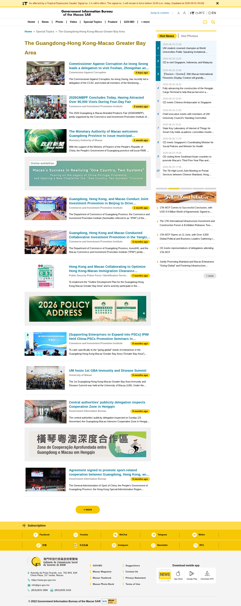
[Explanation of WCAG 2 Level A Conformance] (109, 601)
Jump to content (159, 12)
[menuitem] (45, 22)
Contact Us (132, 571)
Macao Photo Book (103, 584)
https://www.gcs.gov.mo (43, 580)
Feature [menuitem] (112, 21)
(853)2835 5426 (62, 590)
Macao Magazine (102, 571)
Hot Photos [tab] (189, 36)
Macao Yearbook (102, 578)
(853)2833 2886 (39, 590)
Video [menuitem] (73, 21)
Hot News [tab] (167, 36)
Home (28, 31)
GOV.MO (97, 565)
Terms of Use (133, 584)
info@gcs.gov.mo (41, 585)
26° (202, 13)
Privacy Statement (136, 578)
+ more (210, 275)
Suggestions (133, 565)
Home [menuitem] (31, 21)
